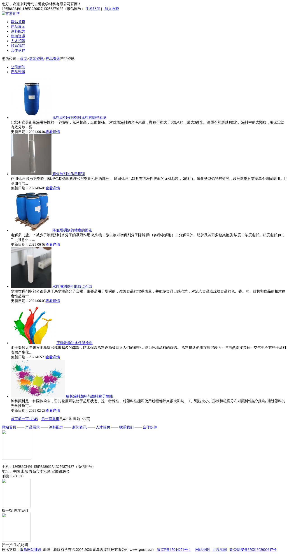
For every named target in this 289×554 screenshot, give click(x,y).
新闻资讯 (18, 36)
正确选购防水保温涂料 (74, 343)
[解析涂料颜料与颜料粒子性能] (38, 396)
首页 (23, 59)
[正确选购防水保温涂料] (33, 343)
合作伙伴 (18, 50)
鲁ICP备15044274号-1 (174, 550)
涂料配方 (18, 31)
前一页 (23, 419)
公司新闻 (18, 67)
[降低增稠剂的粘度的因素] (31, 230)
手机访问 (93, 9)
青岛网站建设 (31, 550)
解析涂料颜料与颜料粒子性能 (89, 396)
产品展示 (18, 27)
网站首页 (18, 22)
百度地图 (219, 550)
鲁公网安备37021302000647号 (253, 550)
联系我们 (18, 46)
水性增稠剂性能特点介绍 (72, 286)
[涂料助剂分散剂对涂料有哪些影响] (31, 117)
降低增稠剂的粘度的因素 (72, 230)
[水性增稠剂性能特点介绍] (31, 286)
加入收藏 (112, 9)
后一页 (46, 419)
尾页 (55, 419)
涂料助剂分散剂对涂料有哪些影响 (79, 117)
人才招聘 (18, 41)
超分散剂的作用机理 (68, 174)
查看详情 (53, 132)
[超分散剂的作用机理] (31, 174)
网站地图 (202, 550)
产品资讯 (53, 59)
